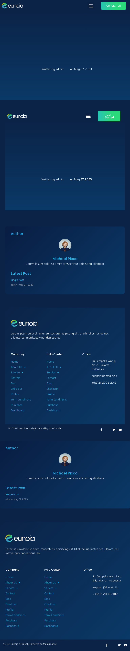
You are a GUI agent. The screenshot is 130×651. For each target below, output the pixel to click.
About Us (16, 367)
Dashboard (17, 410)
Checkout (16, 389)
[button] (90, 5)
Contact (15, 378)
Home (14, 362)
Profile (15, 394)
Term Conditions (21, 399)
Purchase (17, 405)
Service (15, 372)
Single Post (17, 280)
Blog (13, 383)
